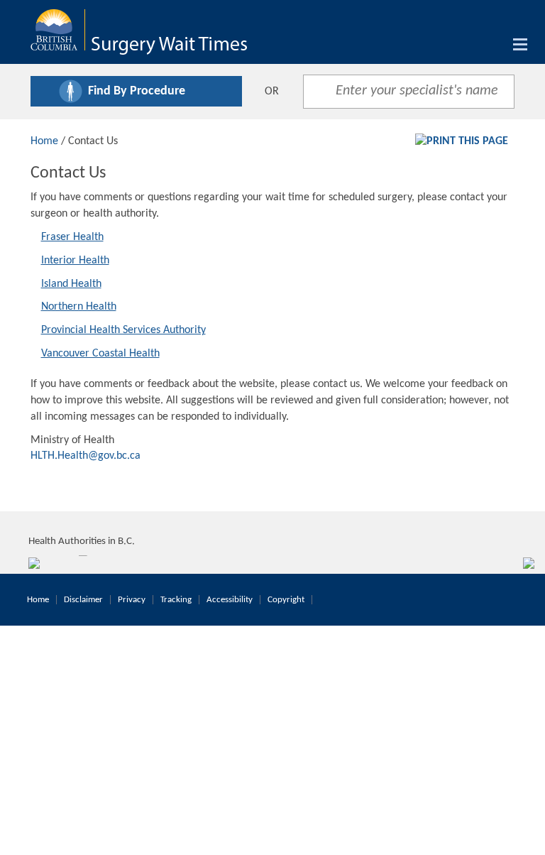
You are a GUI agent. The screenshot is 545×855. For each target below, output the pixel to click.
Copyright (286, 599)
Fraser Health (72, 237)
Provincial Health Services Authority (123, 330)
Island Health (71, 284)
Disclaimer (83, 599)
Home (44, 141)
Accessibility (230, 599)
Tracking (176, 599)
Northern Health (78, 306)
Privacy (131, 599)
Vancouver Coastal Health (100, 353)
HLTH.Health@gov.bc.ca (86, 456)
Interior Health (75, 260)
